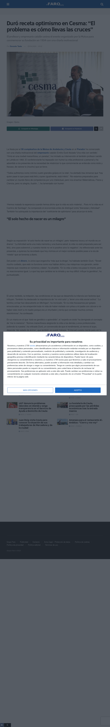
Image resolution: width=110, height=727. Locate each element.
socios (32, 346)
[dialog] (55, 363)
